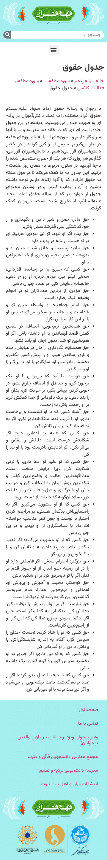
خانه (100, 81)
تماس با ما (88, 723)
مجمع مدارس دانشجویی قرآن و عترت (63, 757)
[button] (54, 50)
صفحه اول (88, 710)
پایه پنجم (82, 81)
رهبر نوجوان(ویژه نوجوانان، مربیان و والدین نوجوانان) (58, 740)
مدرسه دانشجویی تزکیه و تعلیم (68, 770)
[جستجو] (7, 35)
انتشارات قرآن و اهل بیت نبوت (69, 784)
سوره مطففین (56, 81)
